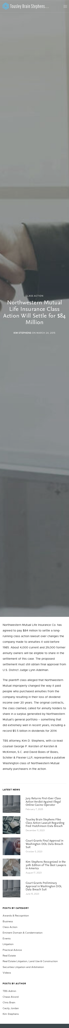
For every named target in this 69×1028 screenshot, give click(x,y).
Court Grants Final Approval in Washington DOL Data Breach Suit (45, 844)
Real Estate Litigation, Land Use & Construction (30, 961)
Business (8, 921)
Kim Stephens (22, 333)
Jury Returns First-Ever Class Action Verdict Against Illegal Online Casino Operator (43, 801)
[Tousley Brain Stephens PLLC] (26, 6)
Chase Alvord (11, 996)
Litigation (8, 944)
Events (7, 938)
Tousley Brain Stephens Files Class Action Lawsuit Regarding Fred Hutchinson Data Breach (45, 823)
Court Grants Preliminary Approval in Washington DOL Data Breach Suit (44, 886)
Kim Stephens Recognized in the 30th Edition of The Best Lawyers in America (46, 865)
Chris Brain (9, 1002)
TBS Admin (9, 991)
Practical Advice (12, 950)
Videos (7, 972)
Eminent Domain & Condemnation (22, 932)
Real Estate (9, 955)
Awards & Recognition (16, 915)
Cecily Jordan (11, 1008)
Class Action (34, 296)
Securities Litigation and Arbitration (23, 967)
